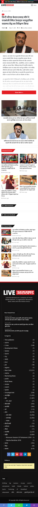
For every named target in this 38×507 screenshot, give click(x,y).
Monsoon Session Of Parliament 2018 (18, 437)
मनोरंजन (7, 426)
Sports (4, 489)
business (16, 483)
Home (5, 11)
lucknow (26, 486)
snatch (7, 387)
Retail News (8, 381)
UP (17, 489)
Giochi (7, 354)
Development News (11, 348)
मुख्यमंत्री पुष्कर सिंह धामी (29, 492)
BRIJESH (4, 28)
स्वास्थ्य (6, 449)
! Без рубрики (9, 340)
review (7, 384)
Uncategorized (9, 393)
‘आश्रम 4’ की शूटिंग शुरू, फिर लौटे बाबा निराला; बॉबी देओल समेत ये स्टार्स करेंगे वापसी (23, 255)
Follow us (7, 460)
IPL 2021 (9, 401)
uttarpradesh (5, 492)
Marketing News (10, 376)
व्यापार (6, 443)
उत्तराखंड (8, 418)
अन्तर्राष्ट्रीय (7, 395)
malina (7, 373)
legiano (7, 368)
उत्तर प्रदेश (8, 415)
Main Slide (8, 370)
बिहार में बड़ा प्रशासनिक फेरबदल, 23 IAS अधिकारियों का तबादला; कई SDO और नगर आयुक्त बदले (28, 188)
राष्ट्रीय (6, 435)
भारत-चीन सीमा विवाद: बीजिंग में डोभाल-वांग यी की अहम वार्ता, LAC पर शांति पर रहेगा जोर (24, 239)
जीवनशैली (7, 404)
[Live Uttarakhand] (7, 5)
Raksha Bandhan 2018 (13, 440)
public (7, 379)
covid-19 (29, 483)
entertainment (5, 486)
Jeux (6, 362)
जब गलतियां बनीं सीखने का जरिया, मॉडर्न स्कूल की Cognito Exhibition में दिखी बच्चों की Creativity (9, 167)
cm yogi (23, 483)
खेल (6, 398)
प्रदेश (9, 11)
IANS (6, 359)
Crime (7, 345)
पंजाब (7, 421)
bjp (10, 483)
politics (32, 486)
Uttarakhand (24, 489)
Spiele (7, 390)
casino (7, 343)
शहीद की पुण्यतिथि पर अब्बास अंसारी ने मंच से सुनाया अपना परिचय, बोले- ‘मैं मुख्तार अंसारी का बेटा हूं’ (9, 193)
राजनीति (7, 432)
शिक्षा (6, 446)
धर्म (5, 409)
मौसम (6, 429)
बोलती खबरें (8, 423)
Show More (18, 92)
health (13, 486)
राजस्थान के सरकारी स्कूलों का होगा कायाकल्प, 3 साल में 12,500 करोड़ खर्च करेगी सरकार (28, 167)
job (6, 365)
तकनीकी (7, 406)
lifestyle (19, 486)
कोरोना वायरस (19, 492)
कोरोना (12, 492)
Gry (6, 356)
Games (7, 351)
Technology (11, 489)
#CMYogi (4, 483)
